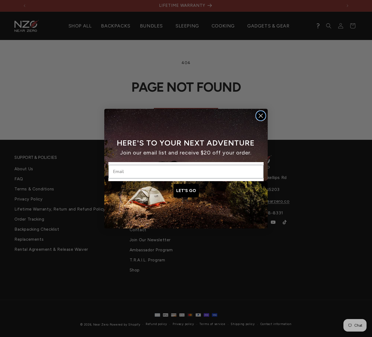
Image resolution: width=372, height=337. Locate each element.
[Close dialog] (261, 115)
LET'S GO (186, 190)
